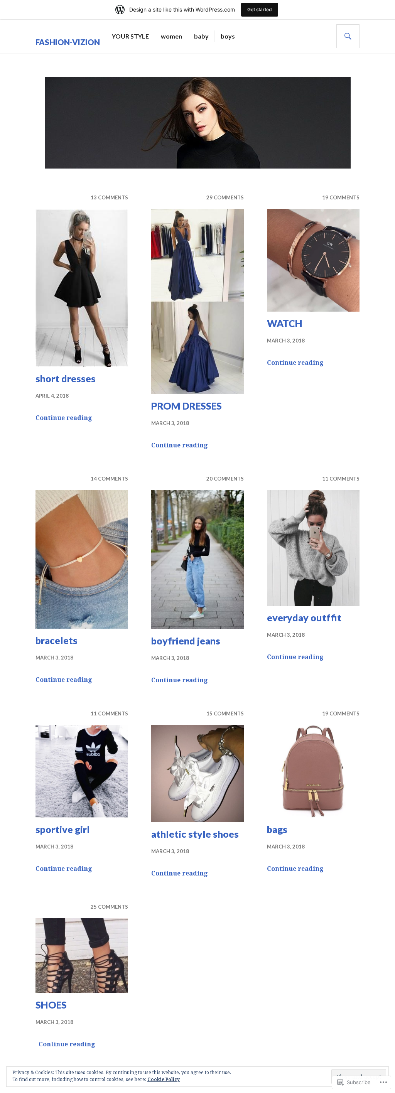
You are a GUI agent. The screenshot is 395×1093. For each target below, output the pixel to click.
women (171, 36)
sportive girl (62, 829)
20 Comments (225, 479)
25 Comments (109, 907)
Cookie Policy (163, 1079)
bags (277, 829)
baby (201, 36)
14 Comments (109, 479)
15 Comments (225, 713)
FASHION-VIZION (67, 42)
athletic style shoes (195, 834)
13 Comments (109, 197)
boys (228, 36)
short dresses (65, 378)
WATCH (284, 323)
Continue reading (63, 417)
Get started (259, 9)
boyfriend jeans (185, 640)
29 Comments (225, 197)
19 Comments (341, 197)
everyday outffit (304, 617)
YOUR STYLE (130, 36)
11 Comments (341, 479)
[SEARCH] (348, 36)
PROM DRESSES (186, 406)
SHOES (51, 1004)
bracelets (56, 640)
